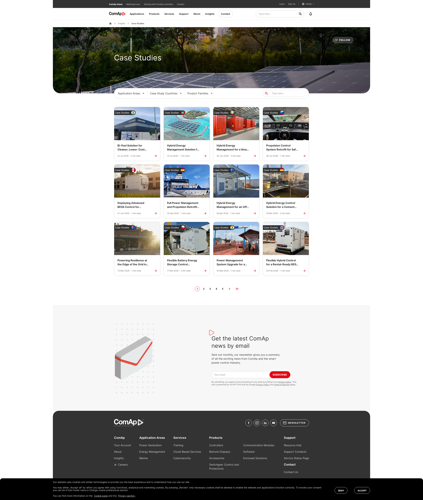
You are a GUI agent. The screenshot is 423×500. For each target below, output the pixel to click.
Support (183, 13)
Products (154, 13)
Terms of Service (281, 384)
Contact (225, 13)
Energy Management (152, 451)
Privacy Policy (262, 384)
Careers (180, 4)
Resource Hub (292, 445)
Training (178, 445)
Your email (219, 374)
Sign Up (291, 4)
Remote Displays (219, 451)
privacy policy (284, 382)
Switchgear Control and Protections (224, 466)
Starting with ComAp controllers (159, 4)
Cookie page (101, 495)
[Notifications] (310, 14)
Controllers (216, 445)
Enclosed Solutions (255, 458)
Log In (282, 4)
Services (169, 13)
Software (249, 451)
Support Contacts (295, 451)
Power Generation (150, 445)
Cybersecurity (182, 458)
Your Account (122, 445)
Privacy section (126, 495)
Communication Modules (258, 445)
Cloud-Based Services (187, 451)
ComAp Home (116, 4)
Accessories (216, 458)
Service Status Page (296, 458)
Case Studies (137, 23)
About (196, 13)
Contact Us (291, 472)
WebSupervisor (133, 4)
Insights (209, 13)
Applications (137, 13)
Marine (143, 458)
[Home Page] (110, 23)
